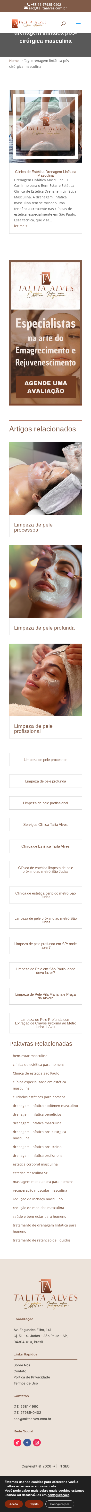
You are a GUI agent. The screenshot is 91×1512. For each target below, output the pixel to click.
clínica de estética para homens (39, 1064)
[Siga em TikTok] (17, 1442)
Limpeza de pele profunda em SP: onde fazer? (45, 945)
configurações (58, 1495)
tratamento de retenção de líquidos (42, 1240)
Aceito (13, 1504)
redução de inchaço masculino (38, 1199)
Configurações (59, 1504)
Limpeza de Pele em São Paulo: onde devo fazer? (45, 971)
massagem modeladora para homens (43, 1181)
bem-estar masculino (30, 1055)
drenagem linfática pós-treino (37, 1146)
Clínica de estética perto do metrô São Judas (45, 895)
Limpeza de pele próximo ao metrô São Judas (46, 920)
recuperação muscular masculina (40, 1190)
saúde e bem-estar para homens (39, 1216)
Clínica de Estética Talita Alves (45, 846)
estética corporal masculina (35, 1164)
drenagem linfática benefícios (37, 1114)
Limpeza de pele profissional (33, 728)
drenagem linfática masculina (37, 1123)
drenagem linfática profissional (38, 1155)
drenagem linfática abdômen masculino (45, 1105)
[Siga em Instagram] (37, 1442)
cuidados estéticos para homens (39, 1097)
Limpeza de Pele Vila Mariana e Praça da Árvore (45, 996)
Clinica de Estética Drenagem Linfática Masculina (45, 173)
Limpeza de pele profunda (44, 628)
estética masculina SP (30, 1173)
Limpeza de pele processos (33, 527)
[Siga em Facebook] (27, 1442)
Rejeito (34, 1504)
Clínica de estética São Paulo (36, 1073)
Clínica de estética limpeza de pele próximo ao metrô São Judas (45, 869)
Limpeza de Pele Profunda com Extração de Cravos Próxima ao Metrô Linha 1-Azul (45, 1023)
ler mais (20, 226)
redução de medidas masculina (38, 1207)
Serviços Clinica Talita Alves (45, 824)
